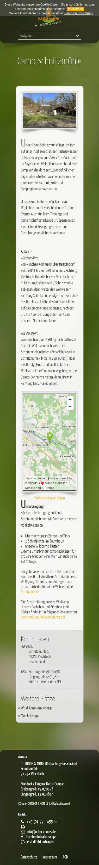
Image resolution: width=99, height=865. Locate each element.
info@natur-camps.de (41, 831)
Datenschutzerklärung (78, 13)
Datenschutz (29, 856)
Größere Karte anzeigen (49, 497)
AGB (65, 856)
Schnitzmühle (29, 591)
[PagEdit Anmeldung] (2, 2)
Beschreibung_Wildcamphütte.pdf (43, 616)
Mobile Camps (30, 715)
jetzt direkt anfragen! (40, 841)
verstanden (75, 9)
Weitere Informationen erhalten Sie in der (36, 13)
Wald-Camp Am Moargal (37, 707)
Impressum (50, 856)
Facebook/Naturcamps (41, 836)
